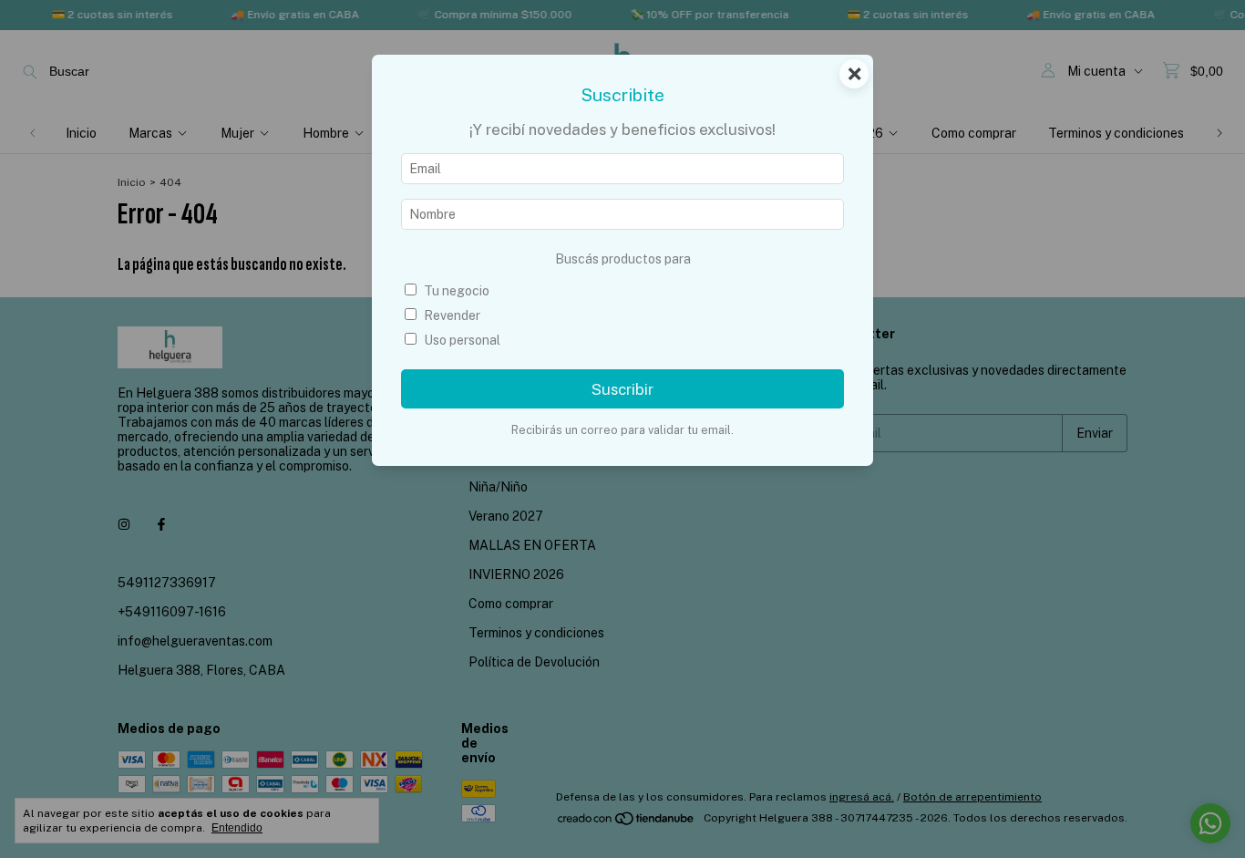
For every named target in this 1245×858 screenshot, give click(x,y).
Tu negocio (456, 291)
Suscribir (622, 389)
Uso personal (462, 340)
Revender (452, 315)
